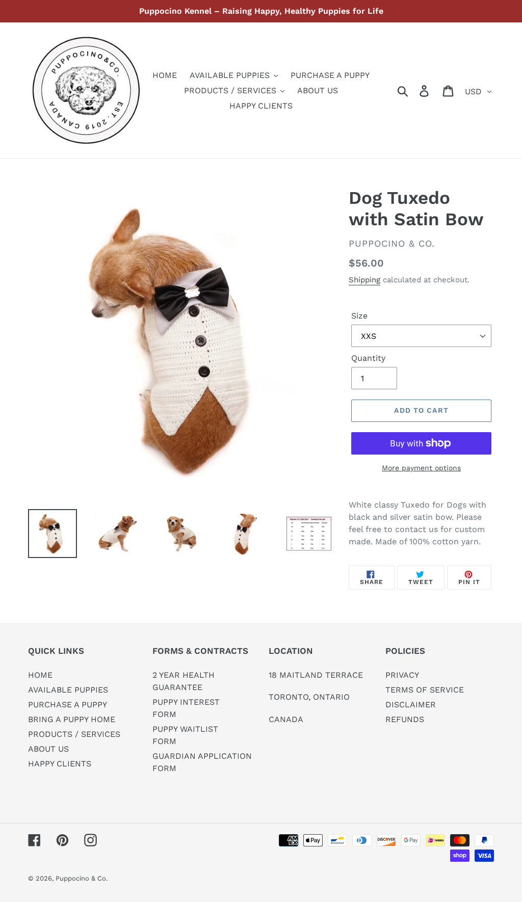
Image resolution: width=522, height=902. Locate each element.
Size (359, 316)
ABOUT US (48, 749)
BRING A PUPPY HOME (71, 719)
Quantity (368, 358)
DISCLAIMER (410, 704)
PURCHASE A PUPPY (67, 704)
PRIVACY (402, 675)
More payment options (421, 468)
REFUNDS (404, 719)
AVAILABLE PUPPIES (68, 690)
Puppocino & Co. (82, 878)
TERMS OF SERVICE (424, 690)
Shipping (364, 279)
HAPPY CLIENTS (59, 763)
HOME (40, 675)
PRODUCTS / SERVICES (74, 734)
